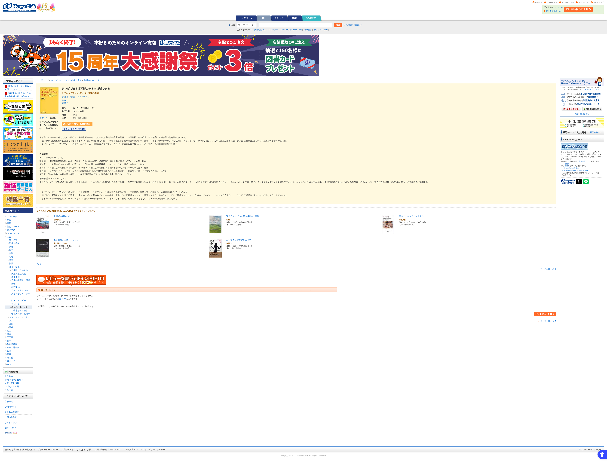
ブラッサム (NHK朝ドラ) (291, 30)
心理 (11, 257)
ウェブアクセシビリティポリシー (149, 449)
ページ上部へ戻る (548, 269)
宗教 (11, 247)
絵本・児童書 (13, 347)
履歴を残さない (596, 132)
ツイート (41, 264)
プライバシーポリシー (48, 449)
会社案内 (9, 449)
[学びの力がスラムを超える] (388, 232)
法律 (11, 327)
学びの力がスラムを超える (411, 216)
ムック (10, 364)
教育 (11, 260)
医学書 (10, 337)
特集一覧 (9, 390)
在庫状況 (44, 118)
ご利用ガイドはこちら (591, 89)
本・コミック (11, 216)
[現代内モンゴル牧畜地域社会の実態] (215, 232)
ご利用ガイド (552, 2)
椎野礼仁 (65, 103)
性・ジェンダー (18, 300)
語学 (9, 341)
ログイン (559, 7)
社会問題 (15, 304)
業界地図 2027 (260, 30)
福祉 (11, 263)
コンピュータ (13, 233)
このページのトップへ (592, 449)
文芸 (9, 220)
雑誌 (294, 18)
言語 (11, 253)
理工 (9, 331)
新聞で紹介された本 (14, 380)
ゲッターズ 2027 (321, 30)
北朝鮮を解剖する (62, 216)
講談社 (64, 100)
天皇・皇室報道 (18, 273)
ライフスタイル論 (19, 290)
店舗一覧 (538, 2)
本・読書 (13, 240)
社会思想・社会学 (19, 310)
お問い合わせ (583, 2)
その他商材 (310, 18)
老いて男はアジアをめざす (238, 240)
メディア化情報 (12, 383)
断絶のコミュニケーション (66, 240)
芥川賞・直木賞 (12, 386)
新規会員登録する (553, 11)
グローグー (273, 30)
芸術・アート (13, 226)
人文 (9, 236)
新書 (9, 354)
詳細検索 (349, 25)
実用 (9, 223)
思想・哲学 (14, 243)
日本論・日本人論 (19, 270)
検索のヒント (359, 25)
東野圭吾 (308, 30)
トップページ (245, 18)
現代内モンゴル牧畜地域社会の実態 (242, 216)
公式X (128, 449)
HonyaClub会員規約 (571, 168)
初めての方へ (11, 428)
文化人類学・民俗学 (20, 314)
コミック (278, 18)
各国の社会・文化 (19, 307)
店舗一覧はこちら (582, 114)
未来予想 (15, 277)
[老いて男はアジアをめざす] (215, 256)
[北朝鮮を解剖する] (42, 232)
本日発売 (9, 376)
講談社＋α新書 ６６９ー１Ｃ (75, 96)
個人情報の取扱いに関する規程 (576, 170)
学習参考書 (12, 344)
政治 (11, 324)
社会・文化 (14, 267)
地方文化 (15, 287)
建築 (9, 334)
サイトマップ (598, 2)
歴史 (11, 250)
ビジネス (11, 230)
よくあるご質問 (568, 2)
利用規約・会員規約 (25, 449)
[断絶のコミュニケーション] (42, 256)
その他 (10, 357)
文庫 (9, 351)
